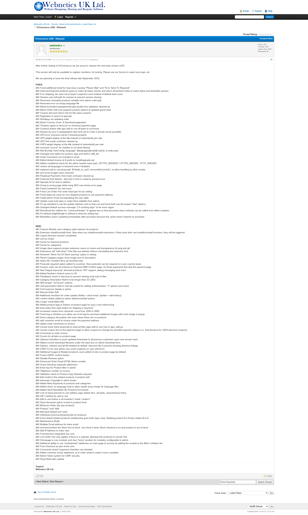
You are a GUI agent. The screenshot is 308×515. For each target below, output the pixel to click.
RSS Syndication (104, 506)
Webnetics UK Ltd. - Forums (46, 24)
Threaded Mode (266, 38)
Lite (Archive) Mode (86, 506)
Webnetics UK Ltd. (54, 506)
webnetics (94, 60)
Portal (246, 11)
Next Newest (56, 481)
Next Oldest (42, 481)
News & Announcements (70, 24)
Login (60, 17)
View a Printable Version (47, 492)
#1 (271, 60)
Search (258, 11)
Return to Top (70, 506)
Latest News (87, 24)
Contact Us (39, 506)
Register (69, 17)
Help (270, 11)
